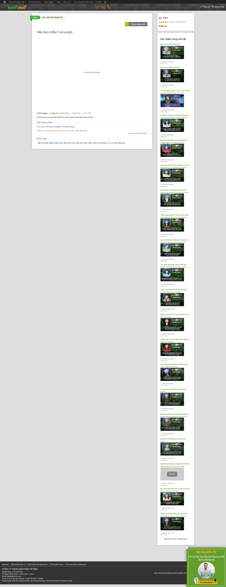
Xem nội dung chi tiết (137, 133)
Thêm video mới (138, 24)
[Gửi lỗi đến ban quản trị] (89, 113)
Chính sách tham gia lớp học (37, 564)
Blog (59, 2)
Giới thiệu (5, 564)
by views (170, 54)
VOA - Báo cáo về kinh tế (52, 17)
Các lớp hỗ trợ (35, 2)
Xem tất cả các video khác (175, 538)
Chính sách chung (56, 564)
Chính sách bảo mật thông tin (76, 564)
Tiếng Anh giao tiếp (16, 2)
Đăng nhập (219, 6)
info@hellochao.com (14, 576)
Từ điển (98, 2)
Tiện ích (66, 2)
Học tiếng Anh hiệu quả (83, 2)
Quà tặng (48, 2)
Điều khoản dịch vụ (18, 564)
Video (35, 17)
